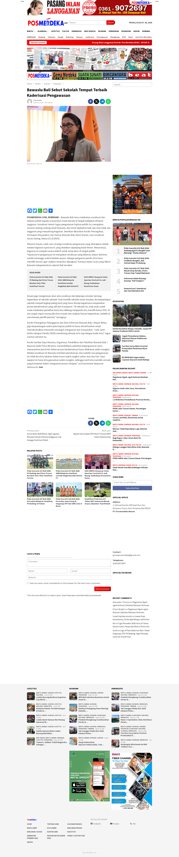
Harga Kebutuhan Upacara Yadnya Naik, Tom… (91, 743)
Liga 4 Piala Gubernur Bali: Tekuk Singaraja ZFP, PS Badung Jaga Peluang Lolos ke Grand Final (131, 633)
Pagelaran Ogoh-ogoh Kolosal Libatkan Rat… (130, 378)
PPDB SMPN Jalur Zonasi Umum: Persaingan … (132, 459)
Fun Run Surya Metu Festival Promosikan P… (133, 734)
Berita (130, 373)
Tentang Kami (53, 824)
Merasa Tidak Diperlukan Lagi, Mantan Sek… (130, 430)
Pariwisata (48, 706)
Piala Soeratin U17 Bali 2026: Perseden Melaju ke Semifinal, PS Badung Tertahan (40, 501)
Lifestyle (57, 693)
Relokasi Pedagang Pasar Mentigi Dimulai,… (93, 709)
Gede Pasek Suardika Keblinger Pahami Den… (130, 468)
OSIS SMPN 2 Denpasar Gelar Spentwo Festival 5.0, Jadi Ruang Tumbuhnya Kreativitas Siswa (98, 474)
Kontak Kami (52, 832)
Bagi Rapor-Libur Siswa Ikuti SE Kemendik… (127, 439)
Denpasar (127, 384)
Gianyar (51, 693)
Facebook (97, 824)
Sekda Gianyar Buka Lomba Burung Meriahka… (48, 732)
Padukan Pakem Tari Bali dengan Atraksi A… (50, 709)
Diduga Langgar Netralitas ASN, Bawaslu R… (131, 448)
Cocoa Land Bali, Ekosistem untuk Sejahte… (128, 418)
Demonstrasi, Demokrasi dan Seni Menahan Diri (135, 289)
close (22, 1)
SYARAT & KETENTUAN (76, 836)
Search (111, 22)
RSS (134, 824)
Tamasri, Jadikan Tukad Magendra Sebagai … (51, 743)
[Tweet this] (96, 101)
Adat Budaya (117, 373)
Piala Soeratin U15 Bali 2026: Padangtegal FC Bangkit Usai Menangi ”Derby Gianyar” (137, 250)
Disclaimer (51, 828)
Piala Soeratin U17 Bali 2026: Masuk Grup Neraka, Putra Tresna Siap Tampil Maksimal (137, 270)
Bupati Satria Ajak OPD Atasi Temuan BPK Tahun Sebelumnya (92, 433)
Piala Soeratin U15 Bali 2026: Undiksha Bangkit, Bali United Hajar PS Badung (136, 260)
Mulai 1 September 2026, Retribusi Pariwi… (136, 721)
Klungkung (82, 706)
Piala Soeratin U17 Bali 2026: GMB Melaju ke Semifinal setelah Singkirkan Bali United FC (69, 474)
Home (29, 824)
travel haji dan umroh (122, 616)
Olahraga (124, 731)
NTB (133, 445)
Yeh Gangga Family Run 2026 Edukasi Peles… (91, 732)
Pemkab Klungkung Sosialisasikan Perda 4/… (93, 721)
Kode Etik (71, 832)
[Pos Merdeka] (47, 22)
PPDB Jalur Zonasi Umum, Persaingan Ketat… (129, 409)
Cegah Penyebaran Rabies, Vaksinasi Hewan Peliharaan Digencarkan (134, 338)
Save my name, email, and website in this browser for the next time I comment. (65, 583)
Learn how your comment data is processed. (81, 595)
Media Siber (32, 828)
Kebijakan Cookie (34, 832)
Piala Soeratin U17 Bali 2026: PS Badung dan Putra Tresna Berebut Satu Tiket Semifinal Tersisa (39, 474)
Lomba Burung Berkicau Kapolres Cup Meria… (51, 698)
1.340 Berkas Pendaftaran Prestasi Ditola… (132, 400)
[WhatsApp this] (108, 101)
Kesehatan (125, 729)
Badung (125, 373)
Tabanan (134, 415)
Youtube (116, 824)
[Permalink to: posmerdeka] (29, 101)
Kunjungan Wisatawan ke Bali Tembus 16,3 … (134, 745)
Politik (142, 384)
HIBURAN (143, 373)
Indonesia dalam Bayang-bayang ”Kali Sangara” (135, 279)
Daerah (136, 373)
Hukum (128, 465)
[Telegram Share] (102, 101)
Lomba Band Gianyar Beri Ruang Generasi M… (50, 721)
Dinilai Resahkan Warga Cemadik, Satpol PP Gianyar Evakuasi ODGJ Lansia (132, 330)
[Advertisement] (166, 39)
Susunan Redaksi (74, 824)
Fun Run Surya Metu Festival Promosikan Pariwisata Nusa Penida (135, 348)
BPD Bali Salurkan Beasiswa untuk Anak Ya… (93, 698)
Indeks (30, 842)
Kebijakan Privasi (74, 828)
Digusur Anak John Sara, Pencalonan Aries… (129, 389)
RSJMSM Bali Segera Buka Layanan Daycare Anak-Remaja (135, 358)
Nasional (135, 384)
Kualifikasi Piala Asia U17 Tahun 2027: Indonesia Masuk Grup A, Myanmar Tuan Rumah (97, 501)
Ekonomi (127, 415)
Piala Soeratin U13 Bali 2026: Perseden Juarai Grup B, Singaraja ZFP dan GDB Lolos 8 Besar (69, 502)
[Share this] (90, 101)
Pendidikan (117, 397)
